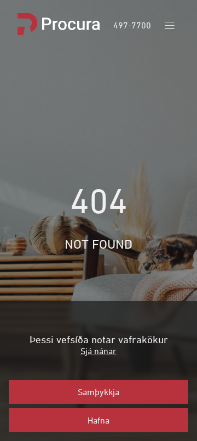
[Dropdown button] (169, 25)
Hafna (98, 420)
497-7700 (132, 25)
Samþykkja (98, 392)
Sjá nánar (98, 351)
